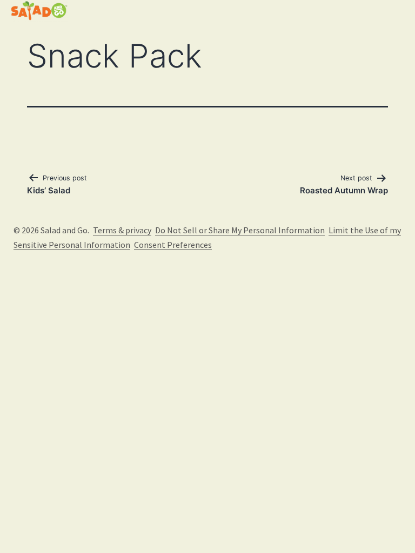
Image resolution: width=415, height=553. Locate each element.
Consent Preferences (173, 244)
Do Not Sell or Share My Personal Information (240, 230)
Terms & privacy (122, 230)
